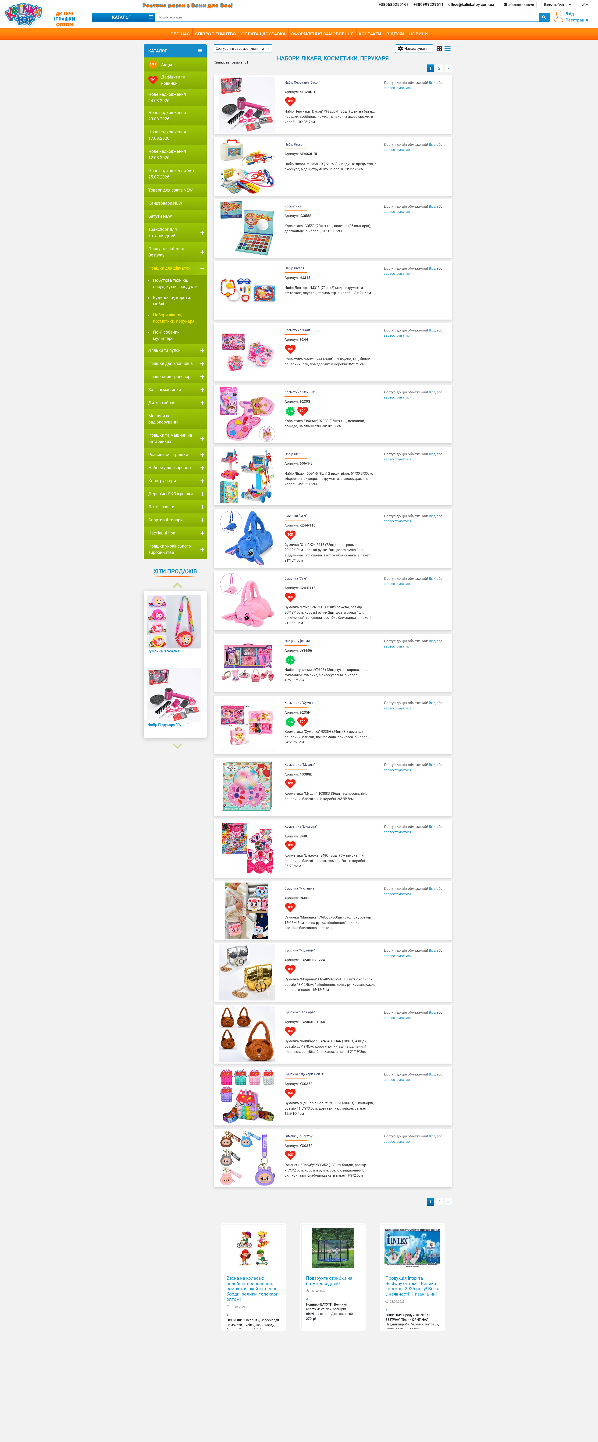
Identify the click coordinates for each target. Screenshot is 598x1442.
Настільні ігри (161, 533)
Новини (418, 34)
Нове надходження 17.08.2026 (167, 135)
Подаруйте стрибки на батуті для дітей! (329, 1281)
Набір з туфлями (297, 641)
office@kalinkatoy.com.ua (471, 4)
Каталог (121, 17)
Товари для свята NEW (170, 190)
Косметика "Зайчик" (300, 392)
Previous (175, 579)
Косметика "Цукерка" (301, 826)
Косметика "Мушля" (300, 764)
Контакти (370, 34)
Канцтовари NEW (165, 203)
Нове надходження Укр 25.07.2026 (171, 173)
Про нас (180, 34)
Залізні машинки (164, 389)
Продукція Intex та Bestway (166, 251)
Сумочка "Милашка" (300, 888)
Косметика (293, 206)
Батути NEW (160, 216)
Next (175, 740)
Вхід (570, 13)
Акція (161, 64)
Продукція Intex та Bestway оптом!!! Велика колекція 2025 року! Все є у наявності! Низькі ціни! (412, 1286)
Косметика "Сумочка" (301, 703)
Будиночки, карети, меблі (172, 300)
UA (584, 4)
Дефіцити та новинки (173, 80)
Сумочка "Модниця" (300, 950)
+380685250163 (394, 4)
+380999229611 (428, 4)
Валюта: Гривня (556, 4)
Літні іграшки (161, 506)
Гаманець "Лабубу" (299, 1136)
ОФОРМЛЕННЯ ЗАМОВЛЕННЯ (322, 34)
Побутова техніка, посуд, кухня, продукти (175, 283)
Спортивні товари (165, 519)
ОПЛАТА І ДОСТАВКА (263, 34)
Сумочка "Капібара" (300, 1012)
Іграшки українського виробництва (169, 549)
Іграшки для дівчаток (169, 268)
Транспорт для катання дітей (162, 232)
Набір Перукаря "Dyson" (302, 82)
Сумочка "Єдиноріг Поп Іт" (304, 1074)
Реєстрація (577, 20)
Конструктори (162, 480)
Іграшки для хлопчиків (170, 363)
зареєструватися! (398, 88)
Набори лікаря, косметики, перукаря (174, 318)
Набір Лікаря (294, 144)
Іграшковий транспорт (170, 376)
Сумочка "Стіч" (296, 516)
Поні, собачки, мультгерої (167, 335)
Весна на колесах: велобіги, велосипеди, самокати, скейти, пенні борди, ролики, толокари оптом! (252, 1289)
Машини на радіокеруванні (163, 418)
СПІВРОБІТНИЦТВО (215, 34)
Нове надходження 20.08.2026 (167, 115)
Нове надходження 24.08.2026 (167, 97)
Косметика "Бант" (298, 330)
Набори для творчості (169, 467)
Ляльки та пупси (164, 350)
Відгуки (395, 34)
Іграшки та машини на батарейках (170, 438)
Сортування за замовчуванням (240, 48)
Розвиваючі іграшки (168, 454)
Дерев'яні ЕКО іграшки (170, 493)
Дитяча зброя (161, 402)
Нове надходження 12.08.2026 (167, 154)
